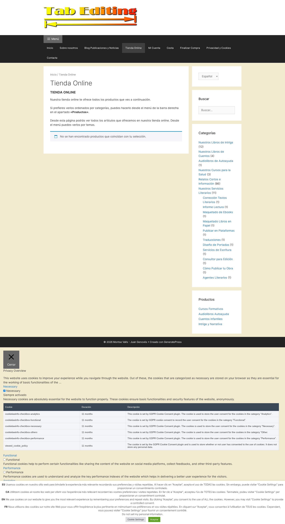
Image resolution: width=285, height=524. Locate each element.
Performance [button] (11, 468)
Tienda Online (133, 47)
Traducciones (212, 239)
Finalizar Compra (190, 47)
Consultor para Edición (218, 259)
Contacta (52, 57)
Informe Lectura (213, 207)
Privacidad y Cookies (218, 47)
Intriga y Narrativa (210, 324)
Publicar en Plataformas (219, 230)
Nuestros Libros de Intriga (216, 142)
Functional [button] (10, 455)
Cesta (170, 47)
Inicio (50, 47)
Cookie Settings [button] (135, 519)
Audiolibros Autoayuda (214, 314)
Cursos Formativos (211, 309)
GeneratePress (173, 342)
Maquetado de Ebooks (218, 212)
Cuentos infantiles (210, 319)
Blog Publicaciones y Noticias (101, 47)
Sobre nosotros (69, 47)
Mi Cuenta (154, 47)
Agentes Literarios (215, 277)
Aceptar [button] (154, 519)
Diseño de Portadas (216, 244)
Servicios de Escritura (217, 250)
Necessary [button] (10, 386)
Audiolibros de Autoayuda (216, 161)
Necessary (13, 390)
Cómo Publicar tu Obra (218, 268)
